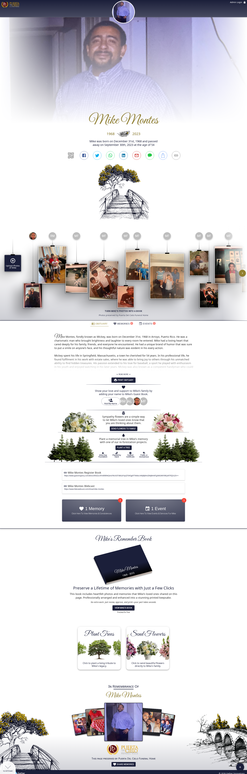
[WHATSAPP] (110, 155)
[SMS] (150, 155)
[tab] (99, 323)
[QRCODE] (71, 155)
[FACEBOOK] (84, 155)
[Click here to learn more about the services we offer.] (123, 750)
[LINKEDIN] (123, 155)
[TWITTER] (97, 155)
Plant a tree (123, 447)
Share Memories (125, 764)
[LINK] (176, 155)
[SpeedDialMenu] (240, 767)
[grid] (123, 275)
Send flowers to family (123, 428)
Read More (123, 374)
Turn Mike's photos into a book (123, 311)
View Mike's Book (123, 608)
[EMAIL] (136, 155)
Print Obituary (125, 380)
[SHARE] (163, 155)
